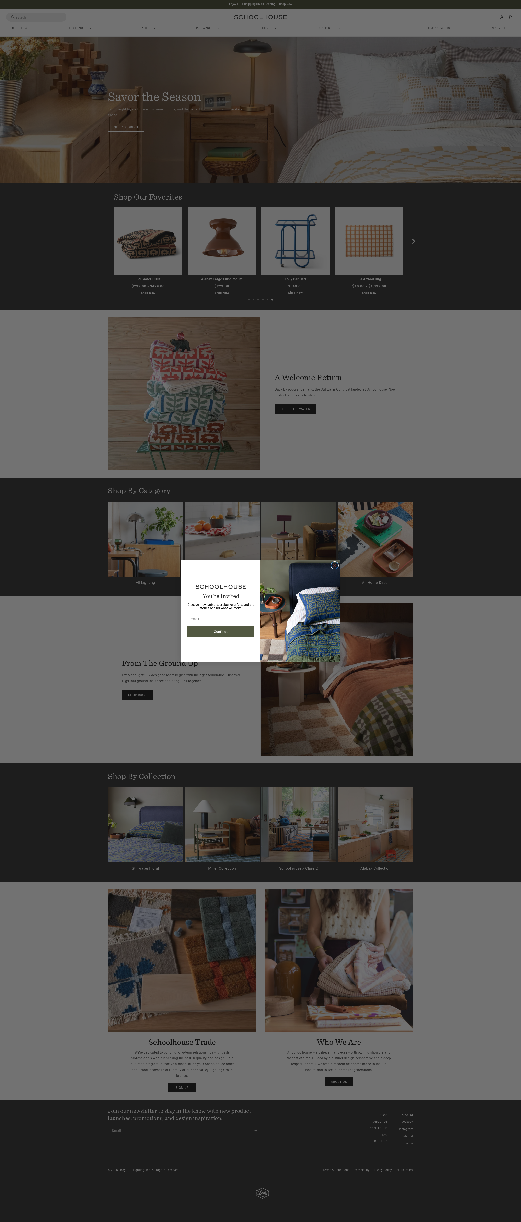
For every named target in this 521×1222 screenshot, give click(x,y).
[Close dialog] (334, 565)
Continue (221, 631)
